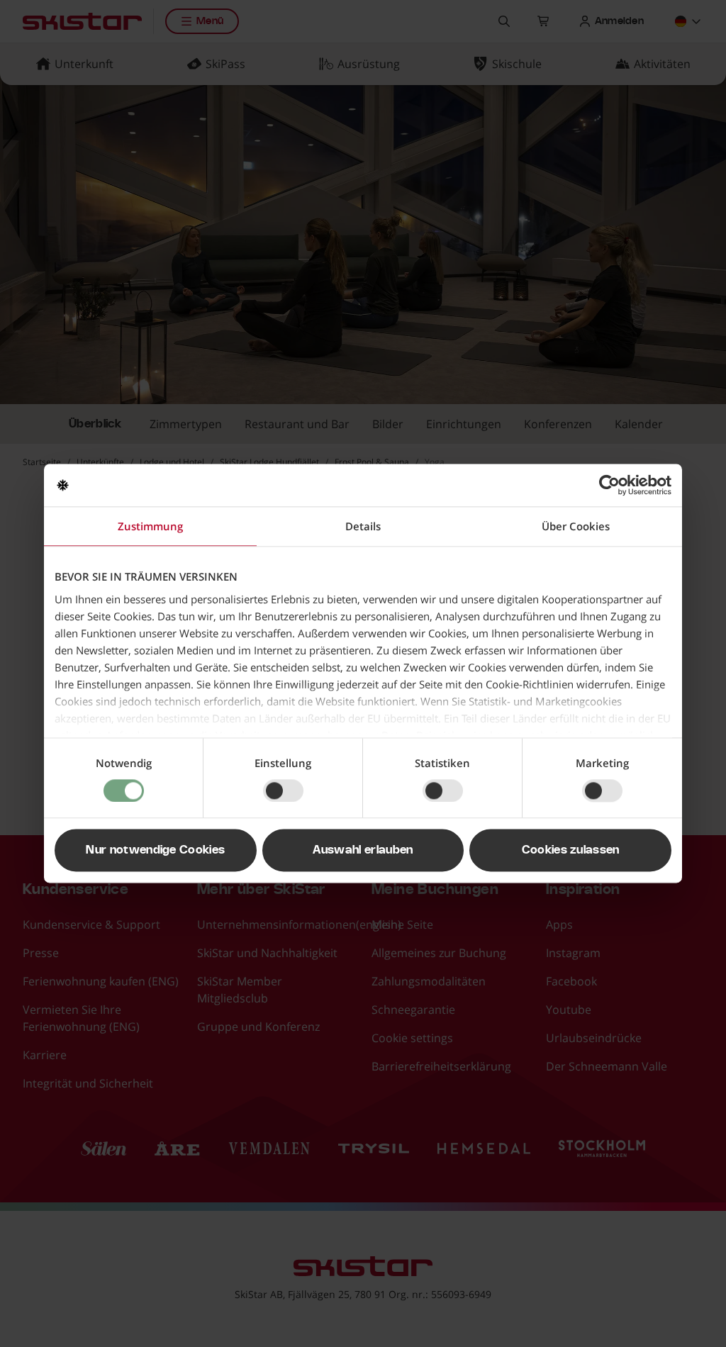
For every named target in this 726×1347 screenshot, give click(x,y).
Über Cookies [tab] (576, 526)
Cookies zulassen (571, 850)
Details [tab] (363, 526)
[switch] (283, 790)
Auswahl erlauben (363, 850)
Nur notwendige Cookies (155, 850)
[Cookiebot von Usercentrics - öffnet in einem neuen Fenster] (609, 485)
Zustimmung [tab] (150, 526)
